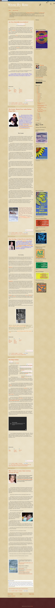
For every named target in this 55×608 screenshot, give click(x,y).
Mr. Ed (11, 385)
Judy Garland (21, 398)
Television (19, 465)
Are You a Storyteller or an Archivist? (18, 22)
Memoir (15, 354)
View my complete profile (39, 77)
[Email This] (24, 102)
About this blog (15, 10)
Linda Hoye (12, 354)
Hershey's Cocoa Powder (19, 464)
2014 (37, 89)
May (38, 113)
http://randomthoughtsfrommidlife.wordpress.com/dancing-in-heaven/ (18, 588)
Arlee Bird (42, 65)
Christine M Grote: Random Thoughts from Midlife (24, 479)
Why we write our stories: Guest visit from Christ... (41, 111)
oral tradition (13, 30)
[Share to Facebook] (26, 102)
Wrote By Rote (18, 4)
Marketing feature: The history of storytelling (15, 90)
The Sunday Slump (20, 450)
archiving (18, 47)
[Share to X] (25, 102)
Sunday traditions (10, 450)
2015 (37, 88)
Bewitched (14, 296)
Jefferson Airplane (11, 394)
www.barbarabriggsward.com (26, 217)
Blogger (32, 606)
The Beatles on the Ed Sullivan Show (15, 451)
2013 (37, 91)
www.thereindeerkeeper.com (23, 216)
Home (10, 10)
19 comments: (20, 590)
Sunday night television (14, 465)
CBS (27, 378)
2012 (37, 92)
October (38, 96)
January (38, 118)
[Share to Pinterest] (27, 102)
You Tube (10, 295)
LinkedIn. (20, 118)
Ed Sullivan (25, 388)
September (39, 97)
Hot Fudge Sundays (14, 359)
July (38, 100)
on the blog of (28, 12)
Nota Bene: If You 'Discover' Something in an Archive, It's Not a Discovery (20, 91)
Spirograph (30, 295)
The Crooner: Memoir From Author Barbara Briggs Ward (42, 105)
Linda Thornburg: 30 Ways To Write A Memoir (10, 341)
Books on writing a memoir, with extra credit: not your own (15, 341)
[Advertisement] (41, 56)
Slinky (26, 295)
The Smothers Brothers (24, 465)
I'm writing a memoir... (20, 340)
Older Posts (31, 593)
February (38, 117)
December (39, 93)
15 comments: (20, 353)
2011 (37, 120)
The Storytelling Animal (10, 90)
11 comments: (20, 232)
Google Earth (11, 281)
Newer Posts (10, 593)
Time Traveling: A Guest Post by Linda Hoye (20, 239)
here (29, 243)
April (38, 114)
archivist (16, 35)
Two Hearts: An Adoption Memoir (21, 354)
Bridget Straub (32, 12)
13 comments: (20, 463)
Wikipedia (24, 25)
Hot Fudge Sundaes (26, 464)
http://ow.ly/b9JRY (21, 568)
